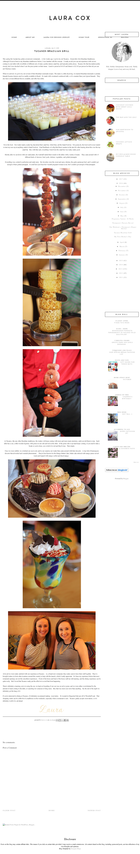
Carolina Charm (121, 340)
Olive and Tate (122, 360)
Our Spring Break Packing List (122, 353)
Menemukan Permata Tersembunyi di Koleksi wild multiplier (122, 333)
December (122, 186)
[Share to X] (62, 720)
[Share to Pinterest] (67, 720)
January (122, 255)
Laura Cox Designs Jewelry (56, 37)
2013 (120, 269)
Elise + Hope (122, 329)
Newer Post (94, 810)
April (122, 242)
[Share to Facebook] (65, 720)
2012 (121, 273)
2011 (121, 277)
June (122, 211)
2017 (121, 179)
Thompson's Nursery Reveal (122, 223)
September (122, 199)
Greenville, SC (105, 37)
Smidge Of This (122, 395)
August (122, 203)
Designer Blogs (76, 848)
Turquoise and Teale (122, 350)
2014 (121, 265)
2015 (121, 260)
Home (14, 37)
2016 (121, 183)
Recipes (125, 37)
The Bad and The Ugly (126, 117)
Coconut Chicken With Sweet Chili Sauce (124, 107)
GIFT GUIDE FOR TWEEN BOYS (127, 363)
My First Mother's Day (122, 237)
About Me (30, 37)
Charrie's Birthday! (127, 398)
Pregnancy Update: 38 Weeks (123, 219)
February (122, 250)
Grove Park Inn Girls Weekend (122, 343)
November (122, 190)
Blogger (125, 478)
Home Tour (84, 37)
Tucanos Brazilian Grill (123, 233)
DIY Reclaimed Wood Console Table (126, 155)
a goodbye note (127, 449)
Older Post (9, 810)
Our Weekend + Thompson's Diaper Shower (123, 228)
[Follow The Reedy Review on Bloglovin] (117, 471)
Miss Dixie (121, 412)
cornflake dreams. (122, 447)
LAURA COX (70, 18)
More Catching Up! (127, 432)
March (122, 246)
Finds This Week (121, 323)
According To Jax (122, 429)
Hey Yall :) (127, 414)
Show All (136, 462)
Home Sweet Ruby (122, 377)
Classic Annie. (122, 321)
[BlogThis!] (59, 720)
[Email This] (57, 720)
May (122, 216)
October (122, 195)
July (122, 207)
